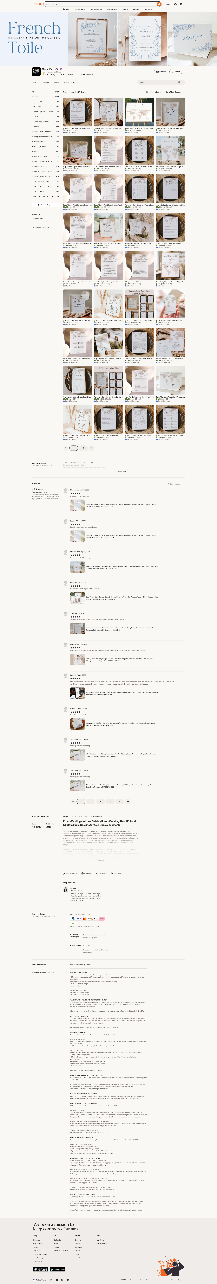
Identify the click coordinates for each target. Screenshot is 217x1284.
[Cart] (181, 4)
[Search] (159, 4)
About (56, 82)
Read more (122, 471)
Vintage (125, 9)
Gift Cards (148, 9)
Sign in (168, 4)
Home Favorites (96, 9)
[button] (161, 71)
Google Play (57, 1269)
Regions (181, 1280)
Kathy (72, 675)
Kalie (72, 521)
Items (34, 82)
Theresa (73, 739)
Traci (72, 613)
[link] (65, 448)
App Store (40, 1269)
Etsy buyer (74, 490)
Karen (72, 582)
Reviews (45, 82)
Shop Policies (69, 82)
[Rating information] (43, 74)
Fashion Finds (112, 9)
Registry (136, 9)
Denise (72, 709)
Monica (73, 644)
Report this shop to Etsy (40, 227)
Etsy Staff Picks (79, 9)
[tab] (46, 91)
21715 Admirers (37, 218)
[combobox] (99, 4)
